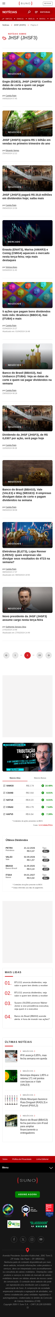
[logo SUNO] (25, 4)
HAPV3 (9, 814)
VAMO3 (10, 785)
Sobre (4, 1159)
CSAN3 (9, 793)
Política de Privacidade (21, 1159)
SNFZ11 (9, 19)
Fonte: (43, 825)
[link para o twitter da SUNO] (23, 1239)
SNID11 (42, 19)
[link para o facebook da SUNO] (14, 1239)
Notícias (5, 25)
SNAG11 (20, 19)
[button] (43, 12)
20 (39, 655)
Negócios (14, 74)
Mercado (14, 242)
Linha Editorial (42, 1159)
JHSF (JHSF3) (20, 25)
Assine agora (27, 1194)
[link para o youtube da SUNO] (41, 1239)
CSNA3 (9, 807)
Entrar (47, 3)
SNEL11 (31, 19)
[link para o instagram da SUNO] (32, 1239)
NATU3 (9, 800)
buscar (29, 12)
